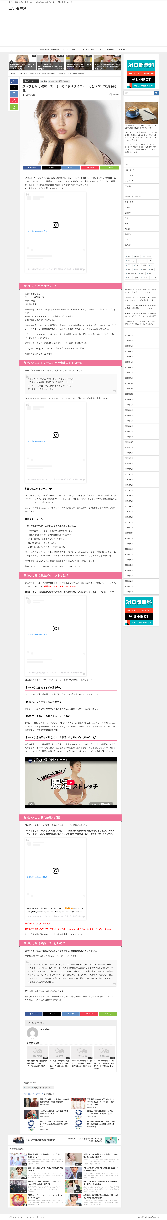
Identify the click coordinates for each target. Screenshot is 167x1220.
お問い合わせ (40, 1217)
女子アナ (128, 213)
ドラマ (65, 49)
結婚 (144, 265)
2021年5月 (129, 501)
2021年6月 (129, 495)
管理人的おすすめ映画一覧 (49, 49)
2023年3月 (129, 426)
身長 (149, 273)
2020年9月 (129, 543)
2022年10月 (129, 447)
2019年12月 (129, 592)
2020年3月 (129, 576)
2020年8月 (129, 549)
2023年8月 (129, 399)
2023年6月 (129, 410)
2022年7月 (129, 458)
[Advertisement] (83, 30)
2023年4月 (129, 421)
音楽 (101, 49)
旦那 (129, 265)
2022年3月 (129, 469)
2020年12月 (129, 527)
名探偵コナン (130, 207)
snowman (142, 261)
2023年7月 (129, 405)
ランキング (131, 261)
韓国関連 (128, 234)
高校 (129, 269)
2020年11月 (129, 533)
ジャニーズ (129, 181)
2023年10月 (129, 394)
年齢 (129, 256)
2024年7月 (129, 372)
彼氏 (129, 277)
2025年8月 (129, 340)
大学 (136, 277)
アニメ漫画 (129, 175)
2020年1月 (129, 586)
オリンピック (132, 273)
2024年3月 (129, 378)
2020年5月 (129, 565)
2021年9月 (129, 479)
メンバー (145, 277)
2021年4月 (129, 506)
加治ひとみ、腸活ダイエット (60, 81)
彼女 (142, 273)
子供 (154, 277)
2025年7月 (129, 346)
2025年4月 (129, 362)
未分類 (127, 229)
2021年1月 (129, 522)
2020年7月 (129, 554)
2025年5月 (129, 356)
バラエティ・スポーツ (87, 49)
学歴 (136, 269)
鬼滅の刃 (128, 245)
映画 (73, 49)
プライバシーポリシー (16, 1217)
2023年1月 (129, 431)
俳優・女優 (129, 202)
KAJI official (32, 916)
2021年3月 (129, 511)
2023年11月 (129, 388)
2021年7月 (129, 490)
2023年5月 (129, 415)
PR (151, 265)
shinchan (116, 94)
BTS (126, 165)
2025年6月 (129, 351)
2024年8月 (129, 367)
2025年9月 (129, 335)
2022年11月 (129, 442)
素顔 (144, 269)
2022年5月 (129, 463)
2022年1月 (129, 474)
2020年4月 (129, 570)
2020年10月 (129, 538)
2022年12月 (129, 437)
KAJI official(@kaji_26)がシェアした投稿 (42, 269)
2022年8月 (129, 453)
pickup (44, 81)
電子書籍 (110, 49)
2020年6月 (129, 560)
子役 (126, 218)
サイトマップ (122, 49)
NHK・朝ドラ (130, 170)
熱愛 (152, 269)
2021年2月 (129, 517)
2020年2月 (129, 581)
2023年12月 (129, 383)
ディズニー (129, 186)
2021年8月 (129, 485)
